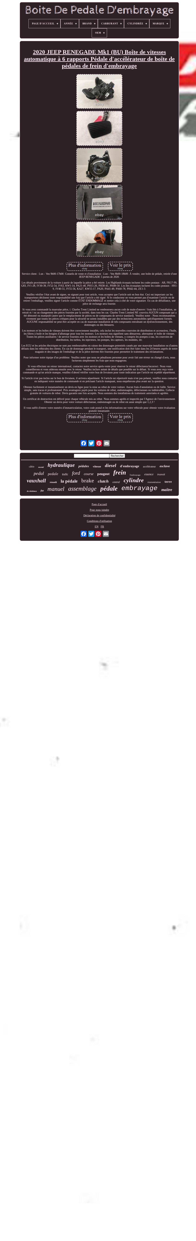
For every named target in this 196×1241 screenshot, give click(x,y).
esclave (165, 466)
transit (161, 474)
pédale (109, 488)
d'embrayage (129, 466)
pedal (39, 473)
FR (102, 526)
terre (168, 482)
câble (31, 466)
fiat (42, 490)
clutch (103, 481)
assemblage (82, 488)
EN (96, 526)
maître (166, 489)
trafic (65, 474)
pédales (83, 466)
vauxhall (36, 481)
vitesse (97, 466)
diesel (110, 465)
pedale (53, 474)
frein (119, 472)
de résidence (32, 491)
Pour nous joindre (99, 509)
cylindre (134, 480)
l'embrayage (135, 475)
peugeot (103, 474)
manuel (55, 489)
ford (76, 473)
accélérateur (149, 466)
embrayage (139, 488)
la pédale (69, 481)
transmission (154, 482)
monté (41, 467)
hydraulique (61, 465)
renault (53, 482)
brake (87, 480)
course (88, 474)
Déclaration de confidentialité (99, 515)
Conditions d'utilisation (99, 521)
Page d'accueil (99, 504)
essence (149, 474)
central (116, 482)
